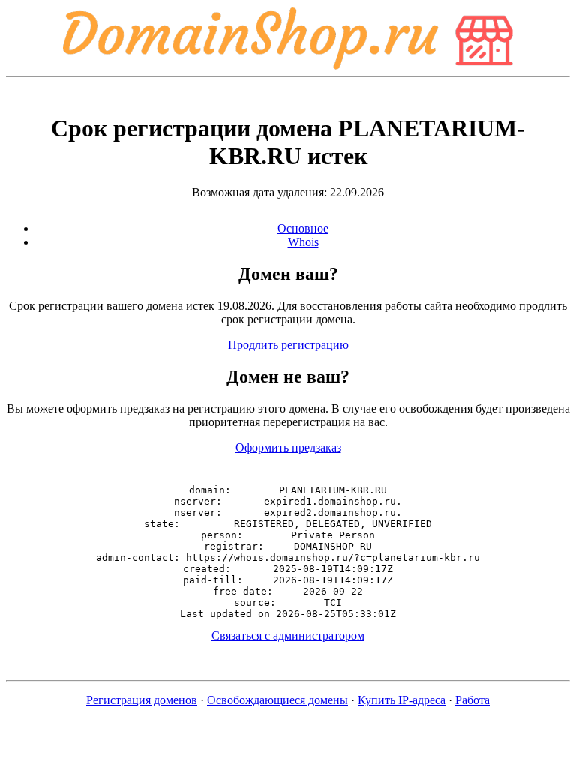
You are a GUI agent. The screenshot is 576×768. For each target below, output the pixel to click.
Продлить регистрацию (288, 344)
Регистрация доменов (141, 700)
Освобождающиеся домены (277, 700)
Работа (472, 700)
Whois (303, 242)
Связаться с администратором (288, 635)
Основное (303, 228)
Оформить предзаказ (288, 447)
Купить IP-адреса (402, 700)
